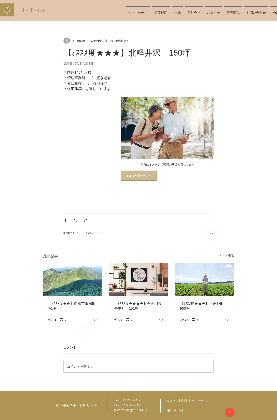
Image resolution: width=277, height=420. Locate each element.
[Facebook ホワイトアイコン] (175, 410)
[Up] (230, 412)
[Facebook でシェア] (65, 220)
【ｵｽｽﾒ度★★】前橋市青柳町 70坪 (72, 306)
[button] (177, 10)
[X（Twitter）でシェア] (75, 220)
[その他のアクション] (211, 40)
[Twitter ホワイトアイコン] (169, 410)
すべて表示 (227, 255)
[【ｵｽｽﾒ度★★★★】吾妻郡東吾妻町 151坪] (138, 279)
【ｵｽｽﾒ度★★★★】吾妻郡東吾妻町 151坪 (138, 306)
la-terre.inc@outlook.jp (130, 410)
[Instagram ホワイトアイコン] (181, 410)
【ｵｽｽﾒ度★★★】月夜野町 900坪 (203, 306)
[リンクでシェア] (85, 220)
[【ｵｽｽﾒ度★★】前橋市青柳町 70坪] (72, 279)
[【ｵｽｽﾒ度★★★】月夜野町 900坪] (204, 279)
